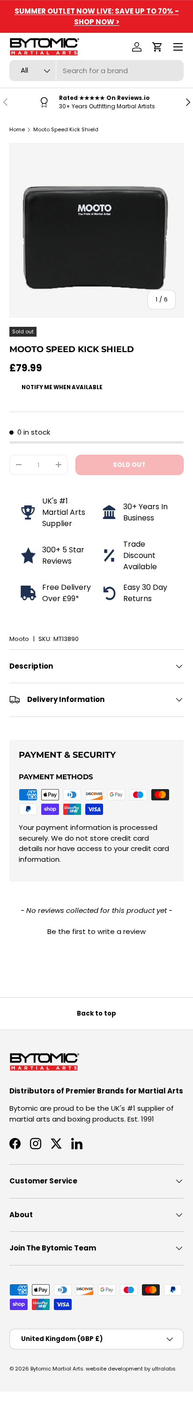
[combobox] (96, 70)
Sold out (129, 464)
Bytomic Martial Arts (56, 1368)
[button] (157, 47)
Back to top (96, 1013)
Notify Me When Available (62, 387)
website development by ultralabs (131, 1368)
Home (17, 129)
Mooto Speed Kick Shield (65, 129)
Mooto (19, 638)
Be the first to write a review (96, 931)
